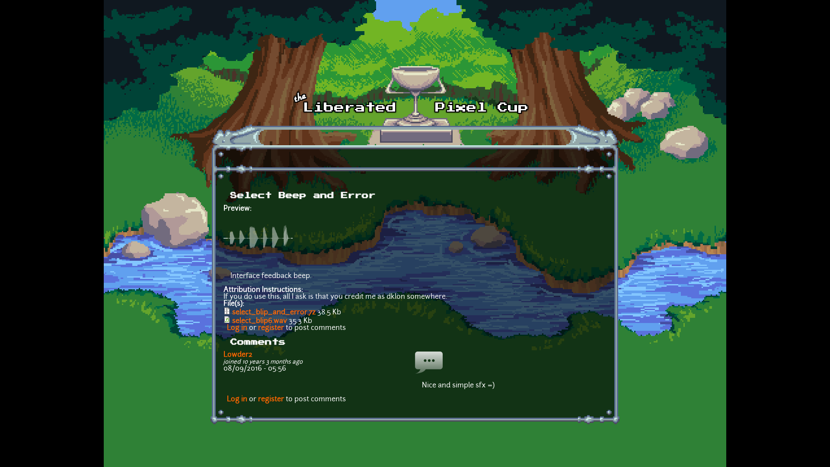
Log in (237, 328)
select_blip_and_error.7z (274, 312)
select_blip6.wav (259, 321)
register (271, 328)
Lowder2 (237, 355)
